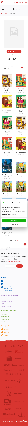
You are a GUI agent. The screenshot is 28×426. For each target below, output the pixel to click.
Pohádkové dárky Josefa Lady (7, 175)
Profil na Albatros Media (14, 51)
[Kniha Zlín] (14, 374)
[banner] (2, 2)
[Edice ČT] (9, 387)
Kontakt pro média (5, 298)
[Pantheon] (9, 393)
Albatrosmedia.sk (5, 319)
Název (4, 68)
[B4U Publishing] (18, 365)
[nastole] (18, 352)
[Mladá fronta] (8, 402)
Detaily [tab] (14, 202)
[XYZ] (20, 346)
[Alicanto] (21, 370)
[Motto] (12, 346)
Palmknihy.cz (4, 314)
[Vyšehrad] (10, 381)
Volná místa (4, 303)
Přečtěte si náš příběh (6, 306)
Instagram (6, 329)
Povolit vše (14, 220)
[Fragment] (8, 370)
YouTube (6, 335)
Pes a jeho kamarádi (7, 110)
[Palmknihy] (18, 387)
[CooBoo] (5, 346)
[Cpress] (18, 359)
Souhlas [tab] (5, 202)
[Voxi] (20, 381)
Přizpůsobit (13, 224)
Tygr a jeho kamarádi (21, 110)
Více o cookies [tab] (23, 202)
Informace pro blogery (6, 301)
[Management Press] (7, 365)
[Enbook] (9, 414)
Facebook (6, 332)
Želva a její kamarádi (21, 89)
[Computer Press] (9, 359)
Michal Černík (7, 92)
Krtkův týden (21, 175)
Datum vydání (6, 66)
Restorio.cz (4, 321)
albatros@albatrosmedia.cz (10, 281)
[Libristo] (8, 408)
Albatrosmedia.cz (5, 316)
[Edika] (8, 352)
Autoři (5, 13)
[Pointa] (18, 393)
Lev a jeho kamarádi (7, 89)
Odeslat (19, 266)
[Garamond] (19, 402)
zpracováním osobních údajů (14, 261)
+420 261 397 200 (8, 284)
